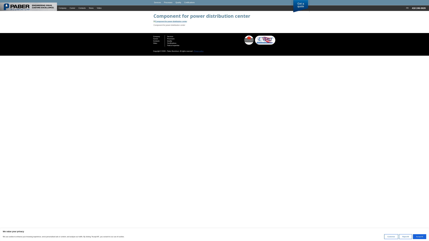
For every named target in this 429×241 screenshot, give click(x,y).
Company (62, 8)
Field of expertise (173, 45)
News (91, 8)
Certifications (189, 2)
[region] (214, 234)
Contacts (82, 8)
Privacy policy (199, 51)
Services (157, 2)
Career (72, 8)
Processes (168, 2)
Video (99, 8)
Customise (391, 237)
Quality (178, 2)
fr (407, 8)
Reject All (405, 237)
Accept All (419, 237)
